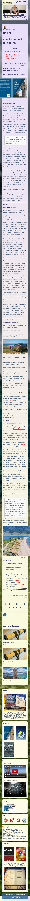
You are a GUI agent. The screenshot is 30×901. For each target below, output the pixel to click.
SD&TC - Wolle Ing (13, 14)
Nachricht (5, 3)
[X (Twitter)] (9, 604)
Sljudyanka (23, 444)
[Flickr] (23, 1)
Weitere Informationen (21, 895)
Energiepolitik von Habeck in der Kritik (9, 835)
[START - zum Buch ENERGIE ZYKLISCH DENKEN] (21, 854)
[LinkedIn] (16, 2)
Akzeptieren (16, 897)
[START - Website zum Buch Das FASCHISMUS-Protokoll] (9, 749)
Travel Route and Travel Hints (13, 54)
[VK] (17, 1)
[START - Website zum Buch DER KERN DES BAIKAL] (9, 733)
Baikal (15, 327)
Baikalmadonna (10, 569)
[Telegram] (17, 2)
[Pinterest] (13, 604)
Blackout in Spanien (6, 831)
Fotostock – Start (8, 661)
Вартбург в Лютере (8, 681)
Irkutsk (10, 400)
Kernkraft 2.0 (5, 834)
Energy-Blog (8, 827)
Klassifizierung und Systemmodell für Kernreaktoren (12, 836)
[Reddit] (21, 604)
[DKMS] (12, 820)
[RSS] (16, 1)
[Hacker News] (25, 604)
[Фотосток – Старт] (15, 634)
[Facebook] (19, 1)
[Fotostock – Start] (15, 654)
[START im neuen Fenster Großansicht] (15, 878)
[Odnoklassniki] (9, 608)
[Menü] (4, 19)
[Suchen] (26, 19)
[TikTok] (22, 1)
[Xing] (25, 1)
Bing (19, 582)
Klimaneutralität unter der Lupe (8, 833)
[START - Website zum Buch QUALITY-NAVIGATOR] (21, 733)
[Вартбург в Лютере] (15, 673)
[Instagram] (20, 1)
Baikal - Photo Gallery (11, 58)
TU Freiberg (20, 586)
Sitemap (10, 3)
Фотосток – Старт (8, 642)
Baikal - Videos (9, 56)
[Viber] (17, 608)
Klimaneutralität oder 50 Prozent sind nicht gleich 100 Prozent (14, 838)
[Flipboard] (25, 608)
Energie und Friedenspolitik (7, 829)
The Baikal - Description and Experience (15, 53)
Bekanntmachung (14, 718)
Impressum (9, 0)
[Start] (3, 29)
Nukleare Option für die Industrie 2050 (10, 830)
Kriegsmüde (12, 865)
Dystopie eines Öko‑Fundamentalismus (10, 832)
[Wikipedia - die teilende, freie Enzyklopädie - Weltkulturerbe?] (18, 820)
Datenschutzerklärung (7, 2)
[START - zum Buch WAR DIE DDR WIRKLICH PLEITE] (9, 854)
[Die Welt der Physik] (6, 820)
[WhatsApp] (21, 608)
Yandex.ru (18, 573)
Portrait (4, 0)
